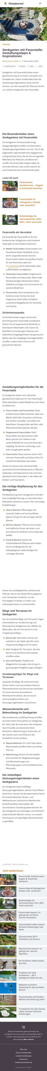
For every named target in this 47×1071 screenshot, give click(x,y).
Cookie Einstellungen (23, 1056)
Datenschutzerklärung (23, 1062)
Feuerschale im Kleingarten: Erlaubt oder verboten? (30, 202)
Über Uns (23, 1049)
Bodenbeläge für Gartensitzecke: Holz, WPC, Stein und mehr (31, 219)
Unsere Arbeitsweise (23, 1053)
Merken (22, 66)
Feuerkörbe (13, 266)
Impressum (23, 1059)
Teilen (32, 66)
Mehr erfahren (29, 1039)
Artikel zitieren (10, 66)
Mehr (40, 66)
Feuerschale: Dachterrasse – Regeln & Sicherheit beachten (31, 185)
